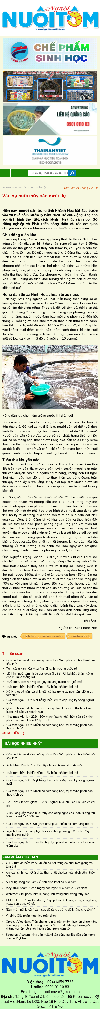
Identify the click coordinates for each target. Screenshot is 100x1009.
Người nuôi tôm (13, 187)
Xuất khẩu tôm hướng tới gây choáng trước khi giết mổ (44, 682)
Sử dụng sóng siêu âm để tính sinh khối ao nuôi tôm (41, 882)
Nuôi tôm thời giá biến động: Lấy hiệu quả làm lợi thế (42, 686)
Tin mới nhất (35, 187)
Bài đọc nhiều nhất (23, 744)
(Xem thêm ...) (13, 733)
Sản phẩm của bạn (20, 857)
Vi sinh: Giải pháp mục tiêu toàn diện (31, 915)
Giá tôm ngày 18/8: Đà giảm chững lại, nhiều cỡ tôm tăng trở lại (49, 824)
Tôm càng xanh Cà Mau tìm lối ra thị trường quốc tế (41, 668)
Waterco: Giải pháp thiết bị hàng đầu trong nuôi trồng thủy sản (47, 894)
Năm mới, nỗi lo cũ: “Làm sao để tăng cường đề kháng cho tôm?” (50, 909)
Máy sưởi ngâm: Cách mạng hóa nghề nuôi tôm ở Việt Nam (46, 888)
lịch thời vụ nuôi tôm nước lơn (44, 636)
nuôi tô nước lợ (80, 636)
